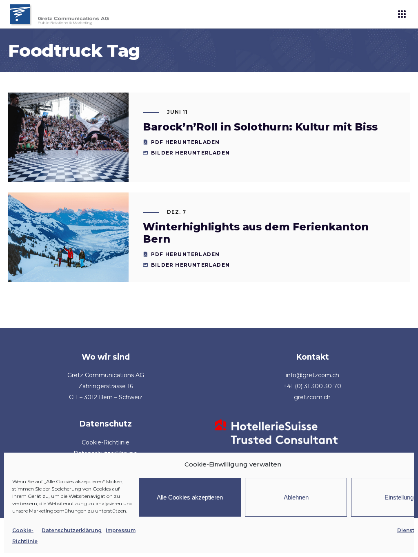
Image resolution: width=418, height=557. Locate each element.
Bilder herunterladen (190, 153)
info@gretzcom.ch (312, 375)
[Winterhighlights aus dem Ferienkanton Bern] (68, 237)
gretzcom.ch (312, 397)
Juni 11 (177, 112)
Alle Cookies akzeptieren (190, 497)
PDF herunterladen (185, 142)
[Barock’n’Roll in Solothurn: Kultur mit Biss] (68, 137)
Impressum (121, 530)
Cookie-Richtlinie (105, 442)
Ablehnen (296, 497)
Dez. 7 (176, 212)
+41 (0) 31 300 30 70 (312, 386)
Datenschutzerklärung (72, 530)
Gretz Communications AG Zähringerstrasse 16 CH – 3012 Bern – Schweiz (105, 386)
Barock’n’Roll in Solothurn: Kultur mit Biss (260, 127)
